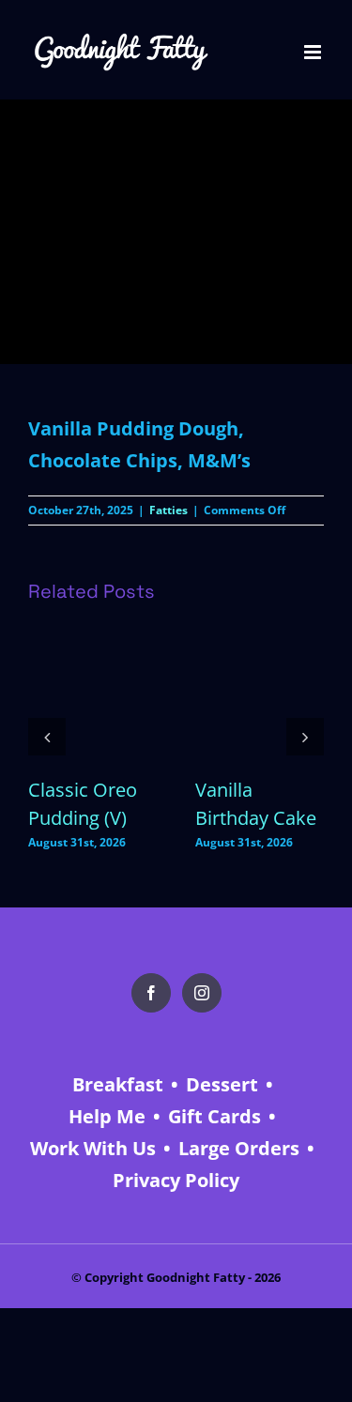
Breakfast (117, 1084)
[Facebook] (151, 993)
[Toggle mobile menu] (314, 52)
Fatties (168, 510)
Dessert (222, 1084)
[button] (47, 736)
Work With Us (93, 1148)
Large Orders (238, 1148)
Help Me (107, 1116)
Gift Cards (214, 1116)
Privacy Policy (176, 1180)
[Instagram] (202, 993)
